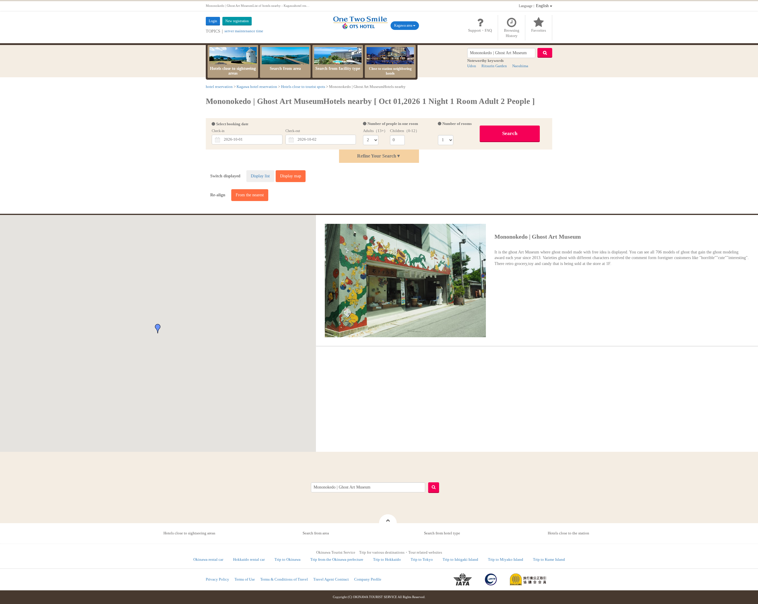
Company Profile (367, 579)
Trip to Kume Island (549, 559)
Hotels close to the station (568, 533)
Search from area (285, 68)
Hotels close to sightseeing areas (233, 71)
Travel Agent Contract (331, 579)
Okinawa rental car (208, 559)
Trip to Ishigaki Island (460, 559)
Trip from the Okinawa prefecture (336, 559)
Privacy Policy (217, 579)
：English (534, 6)
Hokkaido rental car (249, 559)
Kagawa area (403, 25)
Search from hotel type (442, 533)
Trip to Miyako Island (505, 559)
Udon (471, 66)
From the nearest (250, 195)
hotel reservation (219, 86)
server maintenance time (243, 31)
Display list (260, 176)
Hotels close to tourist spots (303, 86)
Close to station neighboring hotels (390, 71)
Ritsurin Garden (494, 66)
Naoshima (520, 66)
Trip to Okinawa (287, 559)
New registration (237, 21)
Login (213, 21)
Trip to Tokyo (422, 559)
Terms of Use (245, 579)
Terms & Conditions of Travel (284, 579)
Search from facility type (337, 68)
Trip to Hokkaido (387, 559)
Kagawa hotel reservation (257, 86)
